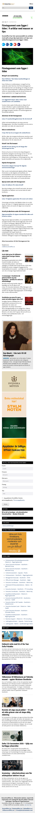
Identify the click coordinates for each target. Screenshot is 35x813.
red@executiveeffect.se (8, 246)
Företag (4, 484)
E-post (3, 465)
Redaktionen (5, 245)
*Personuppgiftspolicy (19, 500)
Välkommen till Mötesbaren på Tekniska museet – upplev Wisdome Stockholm (17, 678)
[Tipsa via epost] (15, 44)
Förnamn (4, 472)
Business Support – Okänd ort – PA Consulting (18, 619)
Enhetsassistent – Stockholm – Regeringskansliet (19, 575)
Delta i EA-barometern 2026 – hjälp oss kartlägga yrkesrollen (17, 744)
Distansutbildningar (8, 526)
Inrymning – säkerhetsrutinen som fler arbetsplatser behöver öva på (17, 774)
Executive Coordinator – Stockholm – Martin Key (19, 582)
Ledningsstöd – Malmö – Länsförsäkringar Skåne (19, 624)
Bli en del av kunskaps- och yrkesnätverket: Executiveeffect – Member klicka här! (15, 513)
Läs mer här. (28, 805)
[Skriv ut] (18, 44)
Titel (3, 490)
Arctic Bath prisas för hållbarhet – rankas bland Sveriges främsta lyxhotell (12, 256)
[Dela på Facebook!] (8, 44)
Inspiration (12, 22)
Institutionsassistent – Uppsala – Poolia (16, 573)
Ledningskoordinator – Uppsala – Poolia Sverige (19, 621)
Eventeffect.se (6, 808)
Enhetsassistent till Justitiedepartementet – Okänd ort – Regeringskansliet (17, 561)
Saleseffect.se (27, 808)
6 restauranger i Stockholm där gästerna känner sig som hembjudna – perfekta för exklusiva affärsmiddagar (12, 278)
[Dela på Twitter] (4, 44)
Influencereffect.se (8, 810)
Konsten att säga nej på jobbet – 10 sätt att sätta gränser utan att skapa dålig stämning (17, 712)
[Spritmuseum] (17, 18)
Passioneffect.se (17, 808)
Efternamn (4, 478)
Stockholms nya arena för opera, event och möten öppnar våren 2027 (12, 298)
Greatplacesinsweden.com (24, 810)
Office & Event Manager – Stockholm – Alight (18, 580)
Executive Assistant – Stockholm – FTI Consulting (19, 589)
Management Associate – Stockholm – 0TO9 (18, 577)
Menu (31, 4)
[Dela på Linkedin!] (11, 44)
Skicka (5, 504)
